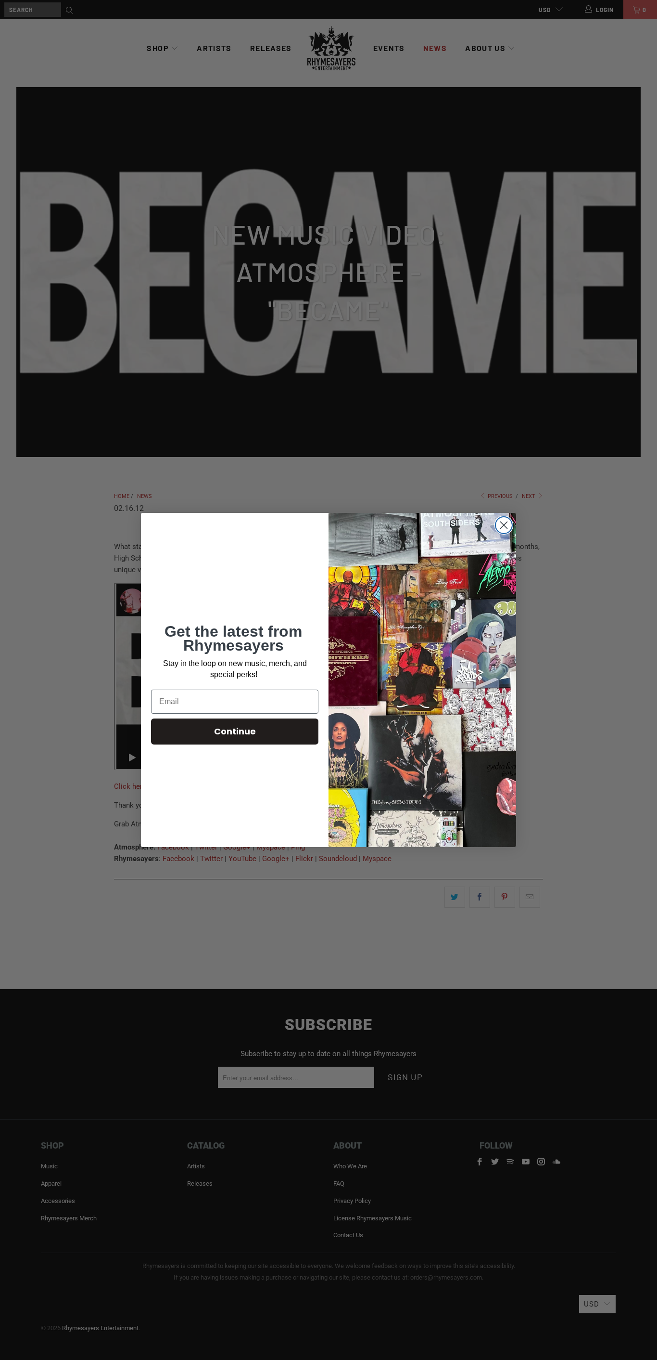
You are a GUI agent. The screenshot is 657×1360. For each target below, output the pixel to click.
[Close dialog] (503, 525)
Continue (235, 731)
